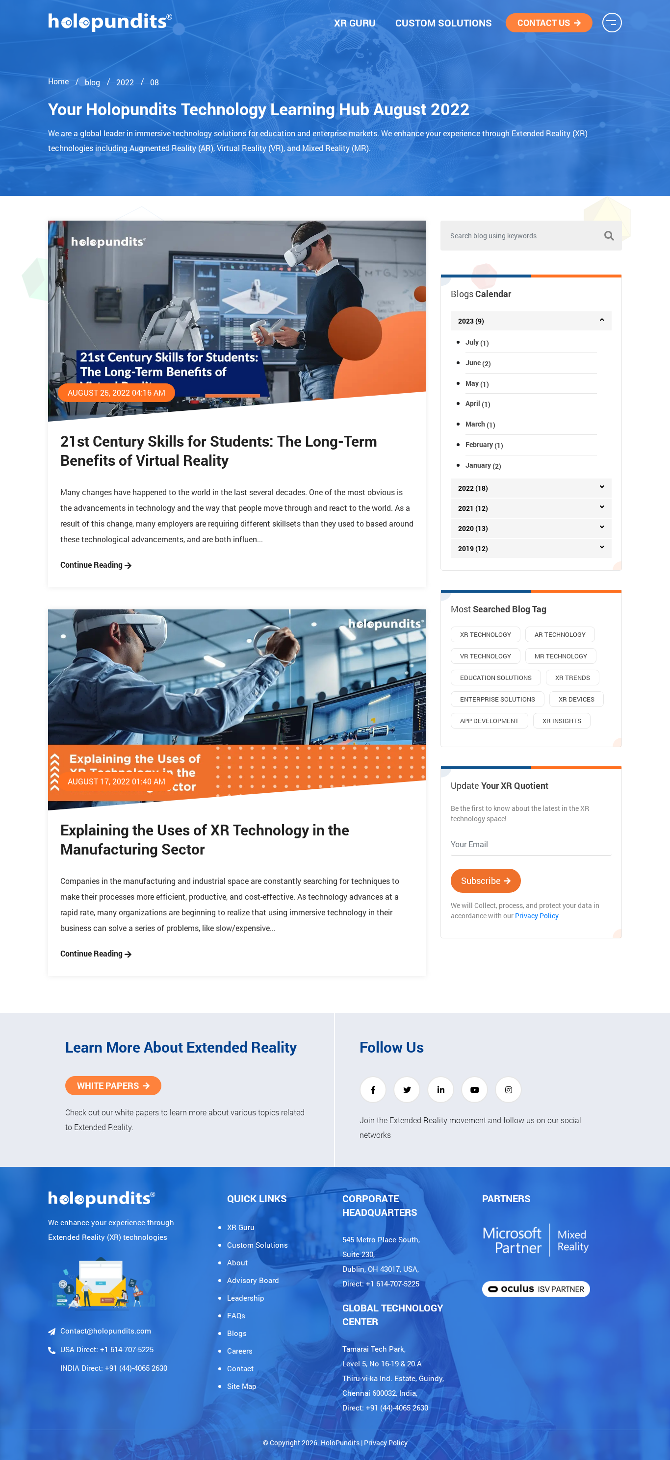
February (484, 444)
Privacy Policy (537, 915)
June (478, 362)
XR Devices (576, 699)
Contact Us (543, 22)
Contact (240, 1368)
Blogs (237, 1333)
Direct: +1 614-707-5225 (380, 1283)
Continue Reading (92, 564)
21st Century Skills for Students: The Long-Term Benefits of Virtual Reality (218, 450)
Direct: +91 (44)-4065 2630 (385, 1407)
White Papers (108, 1085)
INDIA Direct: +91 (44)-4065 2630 (113, 1368)
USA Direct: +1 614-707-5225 (107, 1349)
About (237, 1262)
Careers (240, 1351)
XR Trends (572, 677)
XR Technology (485, 634)
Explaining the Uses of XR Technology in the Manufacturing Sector (204, 839)
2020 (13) (473, 528)
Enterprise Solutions (497, 699)
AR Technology (560, 634)
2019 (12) (473, 548)
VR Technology (485, 656)
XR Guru (355, 22)
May (477, 383)
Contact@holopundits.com (105, 1330)
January (483, 465)
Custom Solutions (443, 22)
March (480, 423)
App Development (489, 720)
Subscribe (481, 880)
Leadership (245, 1298)
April (477, 403)
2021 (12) (473, 508)
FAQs (236, 1315)
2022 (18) (473, 488)
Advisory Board (253, 1280)
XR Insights (561, 720)
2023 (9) (471, 321)
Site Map (242, 1386)
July (477, 342)
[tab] (531, 320)
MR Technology (561, 656)
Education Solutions (496, 677)
